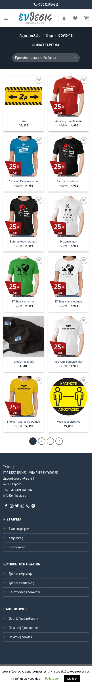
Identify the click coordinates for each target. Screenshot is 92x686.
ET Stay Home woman (68, 301)
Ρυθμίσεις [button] (52, 679)
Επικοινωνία (17, 547)
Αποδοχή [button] (72, 678)
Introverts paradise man (68, 361)
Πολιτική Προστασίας (23, 628)
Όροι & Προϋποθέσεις (23, 619)
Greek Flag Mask (24, 361)
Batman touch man (68, 181)
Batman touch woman (23, 241)
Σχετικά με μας (19, 529)
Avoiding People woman (23, 181)
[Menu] (6, 18)
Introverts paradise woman (23, 421)
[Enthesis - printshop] (35, 18)
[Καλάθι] (86, 18)
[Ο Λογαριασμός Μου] (64, 18)
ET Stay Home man (23, 301)
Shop (49, 35)
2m (24, 121)
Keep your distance (68, 421)
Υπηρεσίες (16, 538)
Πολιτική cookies (20, 637)
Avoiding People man (68, 121)
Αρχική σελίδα (29, 35)
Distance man (68, 241)
